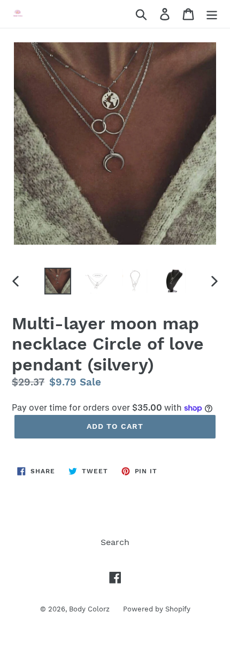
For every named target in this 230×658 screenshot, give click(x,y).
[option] (58, 281)
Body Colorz (89, 609)
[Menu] (212, 14)
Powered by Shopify (156, 609)
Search (115, 542)
